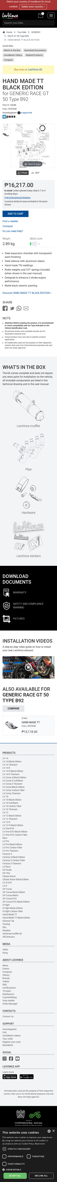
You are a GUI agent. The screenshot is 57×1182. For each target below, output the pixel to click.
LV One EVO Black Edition (15, 831)
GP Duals (7, 870)
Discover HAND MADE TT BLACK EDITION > (27, 292)
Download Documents (35, 50)
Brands (6, 978)
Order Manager (10, 1003)
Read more (40, 1143)
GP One (6, 873)
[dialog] (28, 1154)
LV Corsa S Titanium (12, 784)
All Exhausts (9, 936)
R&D (5, 984)
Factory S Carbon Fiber (14, 860)
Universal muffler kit (12, 933)
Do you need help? (13, 231)
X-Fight (6, 905)
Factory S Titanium (12, 863)
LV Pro (6, 841)
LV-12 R (6, 822)
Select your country (33, 6)
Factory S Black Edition (14, 857)
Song (5, 952)
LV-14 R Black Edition (13, 771)
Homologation (10, 1029)
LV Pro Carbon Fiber (12, 847)
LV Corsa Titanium (12, 793)
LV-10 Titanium (10, 809)
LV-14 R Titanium (11, 774)
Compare (8, 60)
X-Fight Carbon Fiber (13, 911)
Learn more (8, 1072)
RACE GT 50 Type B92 (18, 36)
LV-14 (5, 758)
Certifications (9, 987)
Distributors (8, 994)
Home (9, 32)
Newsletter (8, 1045)
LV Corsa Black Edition (14, 787)
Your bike (21, 32)
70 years (7, 991)
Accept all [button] (15, 1175)
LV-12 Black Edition (12, 815)
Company (7, 972)
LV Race (6, 866)
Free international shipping (17, 197)
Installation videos (11, 1035)
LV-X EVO (7, 882)
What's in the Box (12, 50)
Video (5, 949)
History (6, 975)
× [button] (53, 1131)
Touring (6, 924)
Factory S (7, 854)
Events (6, 968)
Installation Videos (13, 55)
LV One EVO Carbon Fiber (15, 835)
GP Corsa (7, 889)
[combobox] (49, 1131)
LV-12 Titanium (10, 819)
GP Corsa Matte (10, 895)
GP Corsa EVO (10, 898)
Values (6, 981)
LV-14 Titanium (10, 764)
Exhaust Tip (8, 921)
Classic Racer (9, 876)
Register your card (11, 1042)
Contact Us (8, 1016)
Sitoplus (6, 930)
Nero (5, 838)
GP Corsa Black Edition (14, 892)
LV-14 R (6, 768)
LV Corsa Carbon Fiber (14, 790)
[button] (28, 1169)
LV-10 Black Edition (12, 799)
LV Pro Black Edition (12, 844)
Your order (8, 1038)
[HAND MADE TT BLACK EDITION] (6, 127)
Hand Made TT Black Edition (16, 917)
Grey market (9, 1000)
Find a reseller (10, 221)
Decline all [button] (41, 1175)
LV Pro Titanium (10, 850)
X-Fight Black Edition (13, 908)
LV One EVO (8, 828)
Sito (4, 927)
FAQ (5, 1032)
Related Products (34, 55)
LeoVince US (35, 69)
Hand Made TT (10, 914)
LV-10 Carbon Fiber (12, 806)
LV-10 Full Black (10, 803)
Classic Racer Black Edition (16, 879)
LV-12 (5, 812)
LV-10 (5, 796)
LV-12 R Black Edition (13, 825)
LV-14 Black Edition (12, 761)
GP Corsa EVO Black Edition (16, 901)
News (5, 965)
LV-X (5, 886)
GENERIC (36, 32)
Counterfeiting (10, 997)
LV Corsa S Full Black (13, 780)
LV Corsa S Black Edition (14, 777)
